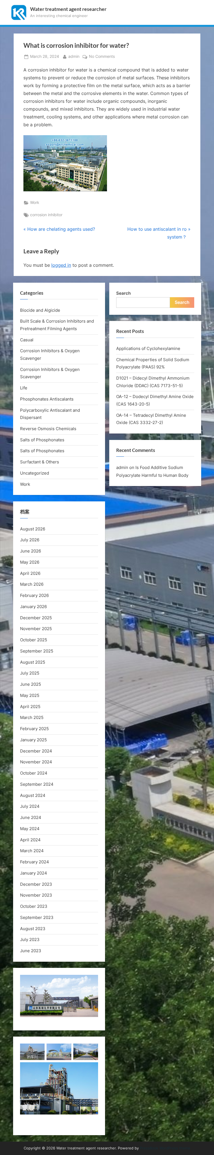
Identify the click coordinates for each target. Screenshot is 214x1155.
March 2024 (32, 850)
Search (123, 293)
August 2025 (32, 662)
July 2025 (29, 673)
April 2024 (30, 839)
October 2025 (33, 639)
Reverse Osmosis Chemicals (48, 428)
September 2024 (37, 784)
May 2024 (30, 828)
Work (34, 202)
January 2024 (33, 873)
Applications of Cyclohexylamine (148, 348)
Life (23, 387)
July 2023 (30, 939)
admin (73, 56)
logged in (61, 265)
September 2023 (37, 917)
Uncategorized (34, 473)
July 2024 (30, 806)
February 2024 (34, 862)
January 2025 (33, 739)
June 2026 (30, 551)
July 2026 (29, 539)
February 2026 (34, 595)
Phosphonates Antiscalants (47, 399)
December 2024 (36, 751)
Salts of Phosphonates (42, 439)
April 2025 (30, 706)
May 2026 (29, 562)
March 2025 (31, 717)
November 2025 (36, 628)
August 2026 (32, 529)
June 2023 (30, 950)
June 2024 (30, 817)
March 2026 (31, 584)
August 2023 (32, 928)
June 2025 (30, 684)
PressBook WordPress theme (165, 1148)
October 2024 (33, 773)
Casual (26, 339)
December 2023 (36, 884)
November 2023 (36, 895)
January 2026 (33, 606)
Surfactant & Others (39, 462)
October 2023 (33, 906)
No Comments (102, 57)
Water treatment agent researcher (68, 9)
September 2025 (36, 651)
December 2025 (36, 617)
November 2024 (36, 762)
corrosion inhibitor (46, 215)
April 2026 (30, 573)
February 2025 (34, 728)
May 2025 (29, 695)
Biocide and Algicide (40, 310)
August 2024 (32, 795)
